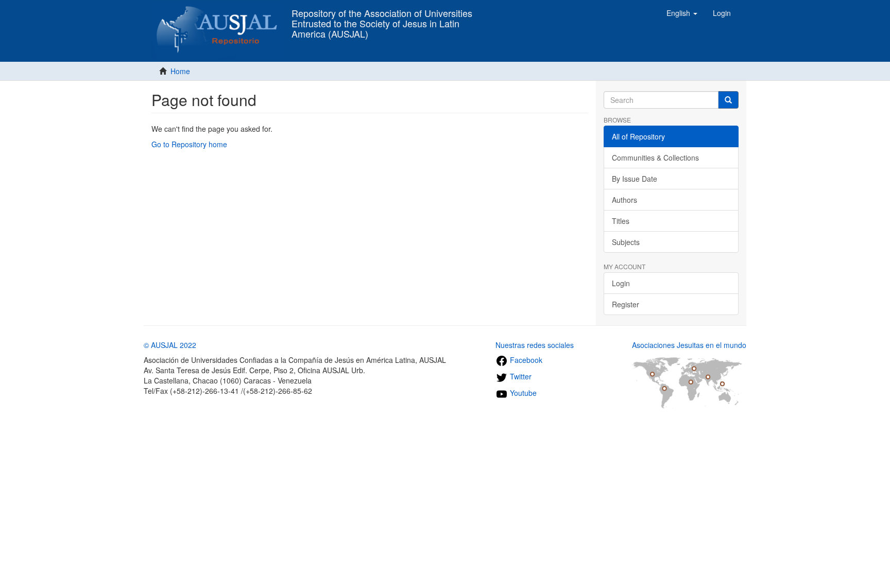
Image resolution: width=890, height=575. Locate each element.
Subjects (626, 242)
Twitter (520, 376)
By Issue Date (634, 178)
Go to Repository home (189, 144)
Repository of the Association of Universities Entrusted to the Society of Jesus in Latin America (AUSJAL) (382, 16)
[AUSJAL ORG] (218, 13)
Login (621, 283)
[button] (682, 13)
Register (625, 304)
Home (180, 71)
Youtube (522, 393)
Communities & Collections (655, 157)
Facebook (525, 360)
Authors (624, 200)
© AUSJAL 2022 (170, 345)
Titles (620, 221)
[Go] (728, 100)
